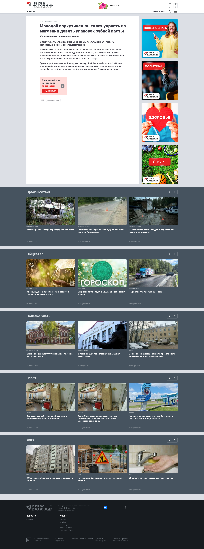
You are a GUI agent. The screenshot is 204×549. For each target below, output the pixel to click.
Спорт (31, 378)
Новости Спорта (66, 527)
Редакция (74, 539)
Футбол (63, 522)
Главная (63, 519)
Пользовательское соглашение (41, 540)
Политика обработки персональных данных (121, 540)
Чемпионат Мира (66, 530)
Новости (31, 516)
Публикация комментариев (100, 540)
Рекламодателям (86, 539)
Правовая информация (59, 540)
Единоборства (65, 525)
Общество (34, 254)
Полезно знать (38, 316)
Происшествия (53, 100)
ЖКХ (30, 440)
